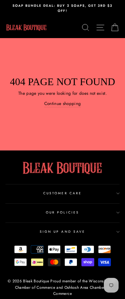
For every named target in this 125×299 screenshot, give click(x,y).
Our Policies (62, 212)
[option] (62, 8)
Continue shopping (62, 103)
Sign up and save (62, 231)
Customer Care (62, 193)
